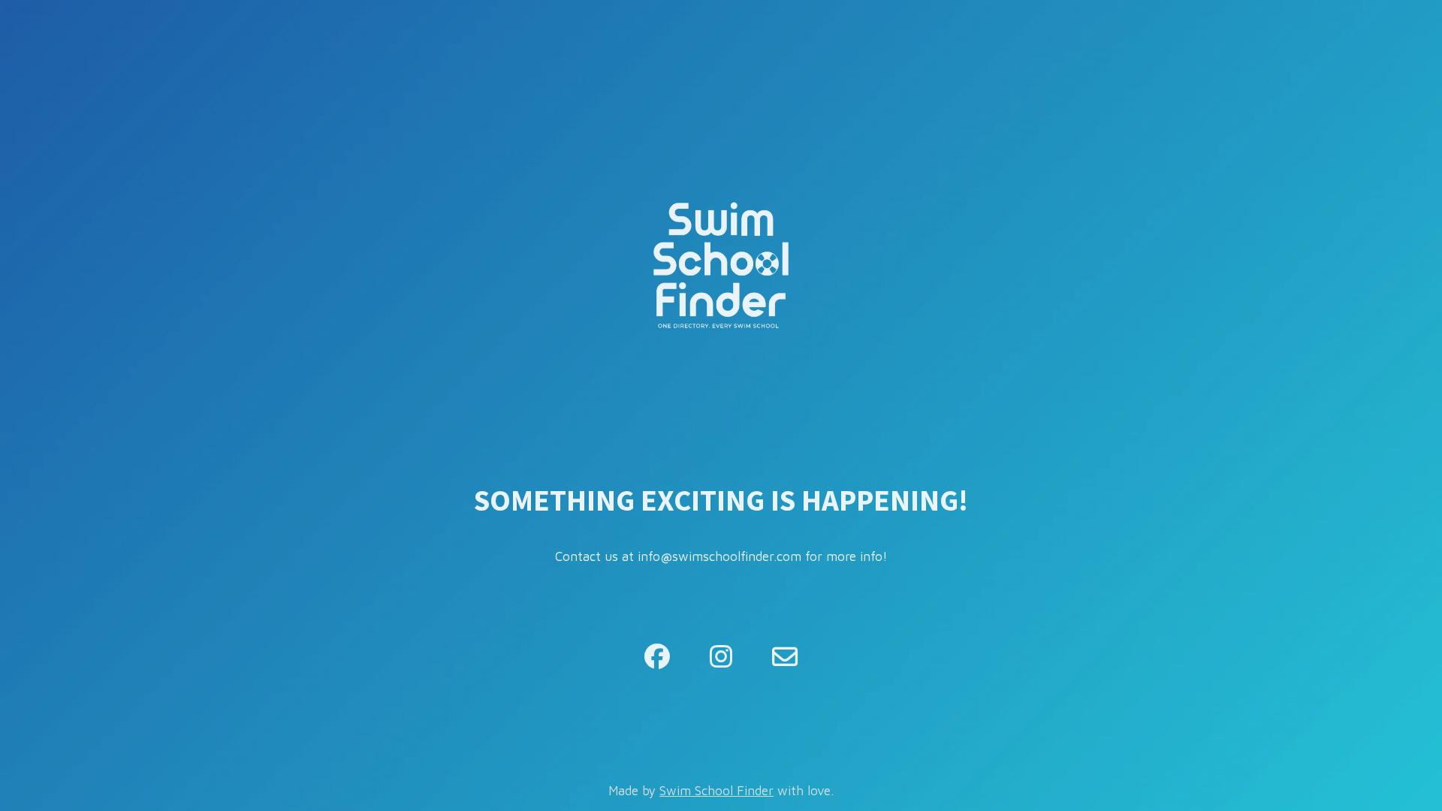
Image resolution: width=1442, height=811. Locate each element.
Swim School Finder (716, 790)
